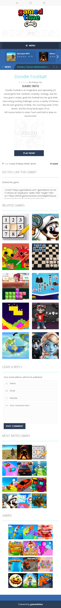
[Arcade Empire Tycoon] (39, 484)
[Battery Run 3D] (9, 468)
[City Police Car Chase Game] (24, 468)
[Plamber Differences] (9, 500)
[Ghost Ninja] (24, 452)
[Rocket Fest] (15, 531)
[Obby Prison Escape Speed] (45, 580)
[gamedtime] (30, 17)
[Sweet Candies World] (45, 564)
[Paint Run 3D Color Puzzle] (45, 548)
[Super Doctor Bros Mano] (30, 580)
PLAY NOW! (29, 153)
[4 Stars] (25, 82)
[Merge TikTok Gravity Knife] (30, 531)
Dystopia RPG (23, 53)
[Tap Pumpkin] (15, 580)
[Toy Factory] (30, 548)
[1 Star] (19, 82)
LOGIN (17, 3)
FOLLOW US (44, 3)
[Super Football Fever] (39, 468)
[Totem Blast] (15, 548)
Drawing (19, 163)
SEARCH (31, 3)
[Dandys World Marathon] (24, 500)
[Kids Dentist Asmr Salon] (45, 531)
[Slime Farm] (9, 484)
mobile (27, 163)
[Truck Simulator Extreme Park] (30, 564)
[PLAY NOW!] (11, 56)
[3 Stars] (23, 82)
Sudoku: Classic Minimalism (31, 66)
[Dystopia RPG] (9, 452)
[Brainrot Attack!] (39, 500)
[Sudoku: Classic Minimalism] (39, 452)
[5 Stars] (27, 82)
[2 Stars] (21, 82)
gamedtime (36, 604)
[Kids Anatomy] (15, 564)
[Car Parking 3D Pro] (24, 484)
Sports (33, 163)
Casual (12, 163)
